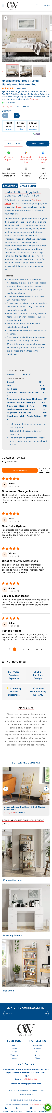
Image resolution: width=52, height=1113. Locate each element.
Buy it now (38, 143)
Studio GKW (21, 1100)
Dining (38, 1058)
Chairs (14, 1058)
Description (10, 186)
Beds (14, 1045)
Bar (37, 1052)
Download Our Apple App (43, 159)
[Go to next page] (42, 649)
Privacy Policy (13, 1090)
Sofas (14, 1049)
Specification (28, 186)
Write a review (20, 470)
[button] (3, 5)
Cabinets (14, 1055)
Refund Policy (25, 1090)
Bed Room (37, 1045)
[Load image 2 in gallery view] (26, 71)
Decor (37, 1055)
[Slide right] (49, 71)
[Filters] (41, 470)
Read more (35, 99)
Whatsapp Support (8, 158)
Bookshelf (8, 990)
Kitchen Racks (11, 880)
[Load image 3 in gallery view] (39, 71)
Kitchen (37, 1049)
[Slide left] (3, 71)
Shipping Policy (38, 1090)
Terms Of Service (26, 1094)
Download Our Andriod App (26, 159)
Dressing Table (11, 935)
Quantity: (6, 111)
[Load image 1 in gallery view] (12, 71)
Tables (14, 1052)
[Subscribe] (46, 1014)
